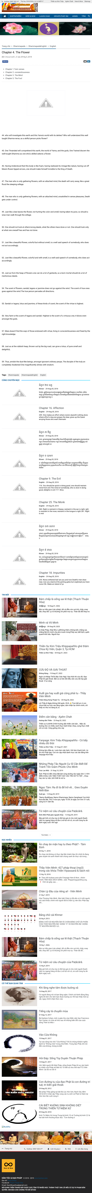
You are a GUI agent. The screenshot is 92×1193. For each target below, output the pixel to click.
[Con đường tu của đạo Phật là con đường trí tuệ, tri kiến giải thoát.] (19, 1090)
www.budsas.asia (41, 1178)
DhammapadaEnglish (30, 375)
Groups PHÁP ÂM (61, 16)
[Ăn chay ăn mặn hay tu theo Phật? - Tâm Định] (19, 853)
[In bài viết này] (88, 61)
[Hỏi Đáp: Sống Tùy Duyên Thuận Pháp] (19, 1067)
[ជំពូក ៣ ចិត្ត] (19, 440)
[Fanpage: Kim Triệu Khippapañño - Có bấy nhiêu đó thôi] (19, 749)
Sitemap (87, 1)
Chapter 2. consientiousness (17, 72)
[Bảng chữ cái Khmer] (19, 923)
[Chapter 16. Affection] (19, 416)
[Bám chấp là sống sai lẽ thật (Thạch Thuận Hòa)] (19, 608)
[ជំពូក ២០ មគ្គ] (19, 393)
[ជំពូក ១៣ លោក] (19, 534)
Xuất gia (42, 794)
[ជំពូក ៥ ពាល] (19, 558)
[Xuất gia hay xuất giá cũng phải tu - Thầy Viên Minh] (19, 702)
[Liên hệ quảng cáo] (46, 34)
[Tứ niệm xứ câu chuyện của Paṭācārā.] (19, 819)
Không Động (43, 673)
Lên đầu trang (83, 1149)
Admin (75, 16)
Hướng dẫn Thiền (45, 720)
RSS (69, 1149)
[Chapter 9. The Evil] (19, 487)
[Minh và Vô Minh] (19, 631)
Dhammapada (13, 375)
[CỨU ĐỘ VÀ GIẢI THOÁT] (19, 678)
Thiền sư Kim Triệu (57, 1)
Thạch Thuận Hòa (16, 1183)
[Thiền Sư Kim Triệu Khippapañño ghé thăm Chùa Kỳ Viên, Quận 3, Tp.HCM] (19, 655)
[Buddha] (6, 1127)
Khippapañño (15, 16)
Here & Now (79, 1)
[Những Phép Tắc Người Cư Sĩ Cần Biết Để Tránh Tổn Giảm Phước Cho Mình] (19, 772)
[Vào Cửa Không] (19, 1043)
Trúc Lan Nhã (44, 771)
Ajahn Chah (69, 1)
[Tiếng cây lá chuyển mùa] (19, 1020)
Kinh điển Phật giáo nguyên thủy (51, 815)
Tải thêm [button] (44, 835)
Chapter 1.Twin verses (14, 69)
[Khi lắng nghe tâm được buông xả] (19, 996)
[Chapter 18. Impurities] (19, 581)
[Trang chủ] (5, 16)
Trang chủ (8, 1149)
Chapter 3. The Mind (14, 75)
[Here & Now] (8, 1171)
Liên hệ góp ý (55, 1149)
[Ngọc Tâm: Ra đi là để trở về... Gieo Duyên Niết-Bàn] (19, 796)
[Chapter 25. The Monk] (19, 511)
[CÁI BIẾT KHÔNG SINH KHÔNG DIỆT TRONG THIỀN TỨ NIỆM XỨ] (19, 1114)
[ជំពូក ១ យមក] (19, 464)
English (43, 375)
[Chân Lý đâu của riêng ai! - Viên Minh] (19, 900)
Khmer (41, 389)
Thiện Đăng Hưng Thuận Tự (49, 700)
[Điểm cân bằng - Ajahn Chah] (19, 725)
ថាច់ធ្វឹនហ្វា (42, 606)
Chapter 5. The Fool (13, 78)
